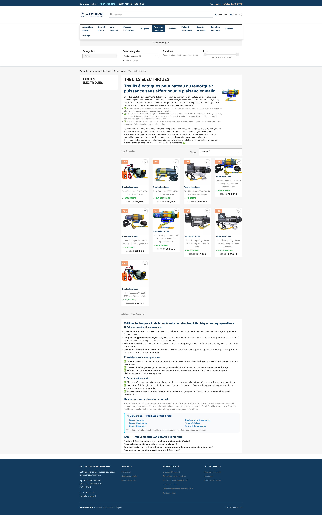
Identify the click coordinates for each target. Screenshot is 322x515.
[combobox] (161, 15)
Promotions (126, 472)
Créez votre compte (212, 480)
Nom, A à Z (221, 152)
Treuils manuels (136, 420)
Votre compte (212, 466)
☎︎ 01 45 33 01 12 (107, 4)
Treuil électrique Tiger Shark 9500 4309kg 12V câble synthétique (228, 243)
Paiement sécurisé (170, 484)
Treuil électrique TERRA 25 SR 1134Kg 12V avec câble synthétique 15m (228, 183)
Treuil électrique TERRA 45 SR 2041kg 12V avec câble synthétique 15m (166, 238)
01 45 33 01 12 (87, 492)
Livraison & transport (171, 472)
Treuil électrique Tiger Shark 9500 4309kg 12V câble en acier (197, 243)
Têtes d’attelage (192, 423)
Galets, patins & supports (197, 420)
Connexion (208, 476)
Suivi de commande (212, 472)
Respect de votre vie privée (174, 476)
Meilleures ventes (128, 480)
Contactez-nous (169, 493)
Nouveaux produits (129, 476)
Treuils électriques (92, 81)
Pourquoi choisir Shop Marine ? (175, 480)
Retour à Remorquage (195, 426)
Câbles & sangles (137, 426)
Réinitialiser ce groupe (131, 60)
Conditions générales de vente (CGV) (178, 489)
